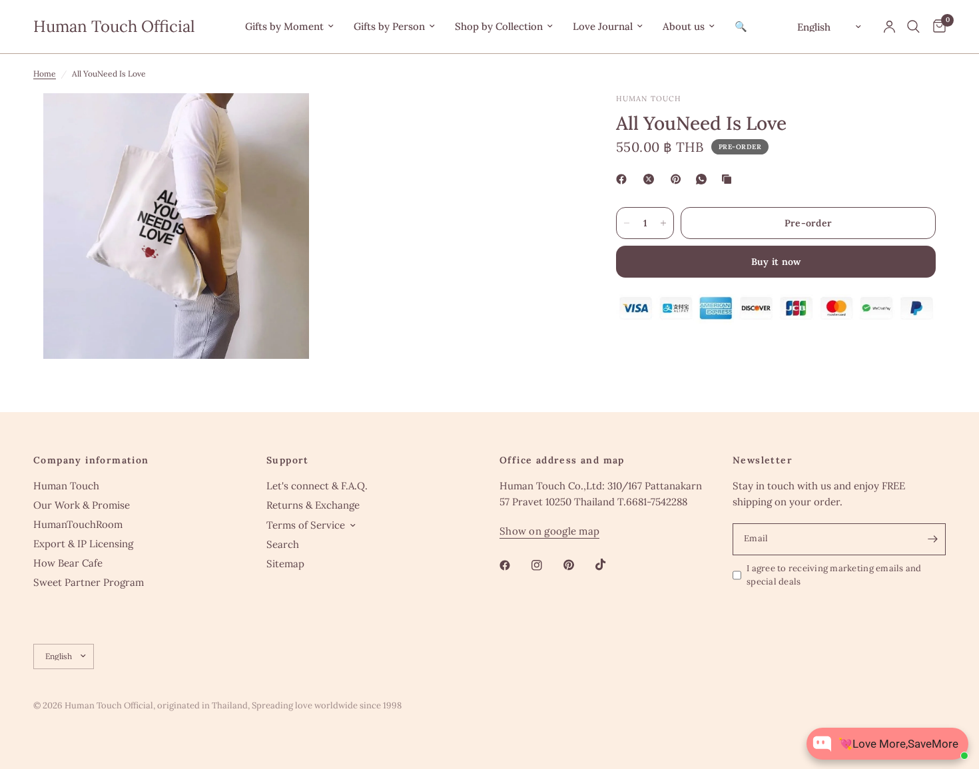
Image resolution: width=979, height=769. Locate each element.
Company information (91, 460)
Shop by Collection (499, 26)
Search (282, 544)
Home (44, 74)
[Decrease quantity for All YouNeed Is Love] (627, 223)
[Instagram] (546, 565)
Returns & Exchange (313, 505)
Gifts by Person (389, 26)
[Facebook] (624, 179)
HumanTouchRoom (78, 524)
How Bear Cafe (68, 563)
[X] (651, 179)
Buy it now (776, 262)
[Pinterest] (679, 179)
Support (287, 460)
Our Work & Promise (81, 505)
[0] (936, 26)
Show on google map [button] (549, 531)
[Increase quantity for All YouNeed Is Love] (663, 223)
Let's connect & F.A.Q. (317, 485)
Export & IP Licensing (83, 543)
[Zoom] (281, 121)
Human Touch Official (114, 27)
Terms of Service (305, 525)
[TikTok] (610, 564)
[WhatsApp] (704, 179)
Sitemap (285, 563)
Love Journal (603, 26)
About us (684, 26)
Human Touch (66, 485)
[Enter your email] (932, 539)
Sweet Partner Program (88, 582)
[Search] (913, 26)
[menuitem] (289, 26)
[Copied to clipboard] (729, 179)
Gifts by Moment (284, 26)
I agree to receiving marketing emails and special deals (834, 575)
